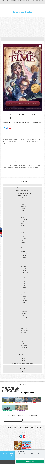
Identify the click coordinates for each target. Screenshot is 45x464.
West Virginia (24, 345)
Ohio (24, 321)
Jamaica (23, 234)
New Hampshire (24, 309)
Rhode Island (24, 328)
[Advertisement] (22, 26)
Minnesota (24, 298)
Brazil (23, 204)
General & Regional (23, 354)
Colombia (23, 212)
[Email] (1, 235)
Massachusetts (24, 294)
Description (6, 132)
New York (24, 315)
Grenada (23, 225)
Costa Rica (23, 214)
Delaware (29, 122)
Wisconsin (24, 347)
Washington (24, 343)
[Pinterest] (1, 233)
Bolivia (23, 202)
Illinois (24, 279)
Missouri (24, 302)
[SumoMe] (1, 236)
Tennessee (24, 334)
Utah (24, 337)
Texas (24, 336)
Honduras (23, 232)
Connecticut (24, 266)
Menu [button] (23, 5)
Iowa (24, 283)
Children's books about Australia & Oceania (22, 363)
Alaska (24, 257)
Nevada (24, 307)
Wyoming (24, 349)
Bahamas (23, 199)
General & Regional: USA (24, 351)
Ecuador (23, 221)
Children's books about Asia (22, 185)
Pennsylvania (24, 326)
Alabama (24, 255)
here (26, 1)
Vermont (24, 339)
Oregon (24, 324)
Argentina (23, 197)
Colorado (24, 264)
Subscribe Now (30, 461)
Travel (22, 371)
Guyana (23, 229)
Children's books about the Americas (22, 38)
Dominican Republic (23, 219)
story (14, 124)
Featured (22, 368)
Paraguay (23, 242)
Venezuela (23, 352)
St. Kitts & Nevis (23, 245)
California (24, 262)
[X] (1, 231)
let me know (29, 171)
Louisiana (24, 289)
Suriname (23, 249)
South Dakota (24, 332)
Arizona (24, 259)
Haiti (23, 230)
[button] (30, 452)
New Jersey (24, 311)
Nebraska (24, 306)
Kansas (24, 285)
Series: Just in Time (7, 124)
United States (35, 122)
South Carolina (24, 330)
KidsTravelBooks (22, 12)
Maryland (24, 292)
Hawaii (24, 276)
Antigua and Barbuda (23, 195)
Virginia (24, 341)
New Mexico (24, 313)
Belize (23, 200)
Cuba (23, 215)
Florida (24, 270)
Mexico (23, 236)
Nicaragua (23, 238)
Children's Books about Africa (22, 190)
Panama (23, 240)
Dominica (23, 217)
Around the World (22, 366)
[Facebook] (1, 229)
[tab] (7, 133)
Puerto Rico (23, 356)
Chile (23, 210)
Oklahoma (24, 322)
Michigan (24, 296)
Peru (23, 244)
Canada (23, 208)
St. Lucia (23, 247)
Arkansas (24, 261)
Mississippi (24, 300)
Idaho (24, 277)
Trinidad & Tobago (23, 251)
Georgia (24, 268)
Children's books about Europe (22, 187)
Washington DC (24, 272)
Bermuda (23, 360)
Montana (24, 304)
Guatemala (23, 227)
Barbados (23, 206)
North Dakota (24, 319)
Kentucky (24, 287)
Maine (24, 291)
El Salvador (23, 223)
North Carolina (24, 317)
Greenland (23, 358)
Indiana (24, 281)
